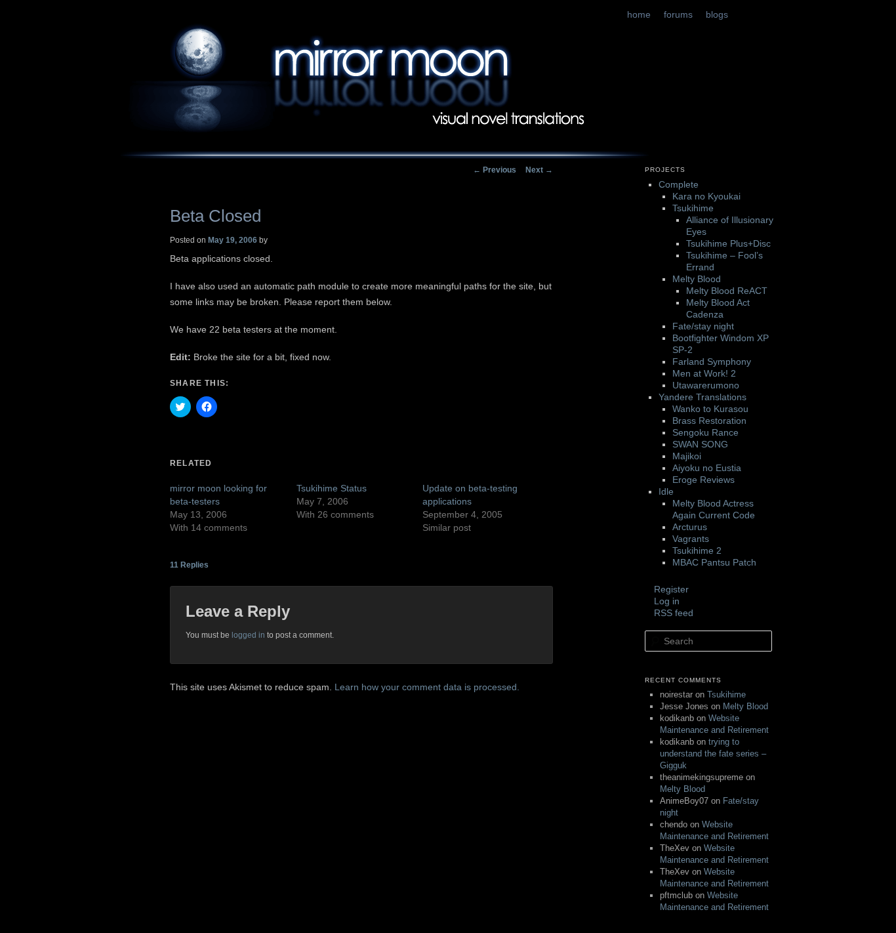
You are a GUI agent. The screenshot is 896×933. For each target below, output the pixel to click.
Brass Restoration (709, 420)
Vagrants (690, 538)
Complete (679, 184)
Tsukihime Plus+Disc (728, 243)
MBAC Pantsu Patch (714, 562)
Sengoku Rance (705, 432)
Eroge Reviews (703, 479)
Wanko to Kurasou (710, 409)
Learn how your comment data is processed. (427, 687)
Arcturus (689, 527)
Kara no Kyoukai (706, 196)
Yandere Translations (702, 397)
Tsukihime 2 (697, 550)
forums (678, 14)
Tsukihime (693, 208)
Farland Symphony (711, 361)
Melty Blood (696, 279)
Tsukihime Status (331, 488)
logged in (248, 635)
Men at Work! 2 (704, 373)
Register (671, 589)
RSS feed (673, 613)
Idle (666, 491)
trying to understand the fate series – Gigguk (713, 753)
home (639, 14)
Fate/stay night (703, 326)
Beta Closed (215, 216)
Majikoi (686, 456)
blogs (717, 14)
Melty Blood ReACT (726, 290)
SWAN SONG (700, 444)
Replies (189, 565)
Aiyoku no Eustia (706, 468)
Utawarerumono (705, 385)
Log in (667, 601)
